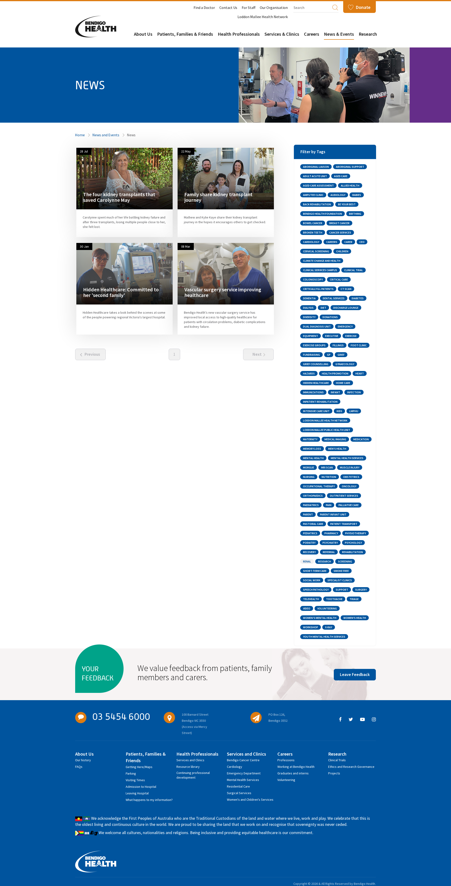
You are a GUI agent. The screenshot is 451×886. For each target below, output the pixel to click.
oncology (349, 486)
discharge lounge (345, 307)
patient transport (343, 524)
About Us (143, 34)
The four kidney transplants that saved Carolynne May (119, 197)
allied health (350, 185)
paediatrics (311, 505)
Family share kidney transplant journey (218, 197)
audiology (337, 195)
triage (354, 599)
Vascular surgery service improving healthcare (222, 292)
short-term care (315, 571)
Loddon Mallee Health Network (262, 16)
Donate (363, 7)
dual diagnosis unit (317, 326)
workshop (310, 627)
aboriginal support (350, 166)
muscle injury (349, 467)
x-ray (328, 627)
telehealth (311, 599)
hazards (309, 373)
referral (329, 552)
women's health (354, 618)
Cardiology (234, 767)
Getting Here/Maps (139, 767)
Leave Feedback (355, 674)
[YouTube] (362, 719)
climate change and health (321, 260)
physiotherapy (355, 533)
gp (328, 354)
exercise (351, 336)
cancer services (340, 232)
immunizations (313, 392)
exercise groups (314, 345)
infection (354, 392)
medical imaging (335, 439)
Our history (83, 760)
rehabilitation (352, 552)
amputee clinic (313, 195)
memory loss (312, 448)
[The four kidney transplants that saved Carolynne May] (124, 178)
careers (331, 242)
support (342, 589)
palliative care (348, 505)
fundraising (311, 354)
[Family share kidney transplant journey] (226, 178)
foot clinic (359, 345)
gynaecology (344, 364)
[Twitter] (351, 719)
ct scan (346, 289)
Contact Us (228, 7)
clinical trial (353, 270)
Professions (286, 760)
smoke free (341, 571)
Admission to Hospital (141, 787)
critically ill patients (318, 289)
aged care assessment (318, 185)
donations (330, 317)
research (324, 561)
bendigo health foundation (322, 213)
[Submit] (335, 7)
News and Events (105, 135)
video (306, 608)
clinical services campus (320, 270)
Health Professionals (239, 34)
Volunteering (286, 780)
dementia (309, 298)
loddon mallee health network (325, 420)
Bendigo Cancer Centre (243, 760)
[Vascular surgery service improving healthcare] (226, 273)
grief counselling (315, 364)
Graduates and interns (293, 773)
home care (343, 383)
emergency (345, 326)
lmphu (353, 411)
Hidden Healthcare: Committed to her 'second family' (121, 292)
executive (331, 336)
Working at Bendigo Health (296, 767)
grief (341, 354)
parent (308, 514)
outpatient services (344, 495)
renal (307, 561)
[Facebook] (340, 719)
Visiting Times (135, 780)
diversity (309, 317)
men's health (337, 448)
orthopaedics (313, 495)
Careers (311, 34)
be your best (347, 204)
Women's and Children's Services (250, 799)
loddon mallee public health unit (326, 430)
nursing (309, 477)
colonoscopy (313, 279)
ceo (362, 242)
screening (345, 561)
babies (356, 195)
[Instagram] (374, 719)
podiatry (309, 542)
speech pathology (316, 589)
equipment (310, 336)
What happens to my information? (149, 800)
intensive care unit (316, 411)
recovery (309, 552)
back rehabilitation (317, 204)
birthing (355, 213)
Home (80, 135)
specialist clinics (339, 580)
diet (323, 307)
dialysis (308, 307)
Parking (131, 773)
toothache (334, 599)
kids (339, 411)
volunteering (327, 608)
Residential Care (238, 786)
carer (348, 242)
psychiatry (330, 542)
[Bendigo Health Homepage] (95, 861)
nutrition (329, 477)
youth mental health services (324, 636)
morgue (308, 467)
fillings (338, 345)
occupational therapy (319, 486)
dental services (334, 298)
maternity (310, 439)
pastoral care (313, 524)
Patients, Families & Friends (185, 34)
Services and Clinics (190, 760)
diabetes (358, 298)
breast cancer (339, 223)
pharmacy (331, 533)
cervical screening (316, 251)
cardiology (311, 242)
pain (328, 505)
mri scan (327, 467)
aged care (340, 176)
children (342, 251)
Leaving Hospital (137, 793)
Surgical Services (239, 793)
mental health (313, 458)
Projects (334, 773)
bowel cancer (312, 223)
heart (359, 373)
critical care (339, 279)
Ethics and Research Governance (351, 767)
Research (368, 34)
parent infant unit (333, 514)
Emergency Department (243, 773)
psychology (353, 542)
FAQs (78, 767)
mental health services (347, 458)
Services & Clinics (281, 34)
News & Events (339, 34)
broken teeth (312, 232)
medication (361, 439)
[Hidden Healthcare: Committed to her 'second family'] (124, 273)
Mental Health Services (243, 780)
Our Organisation (274, 7)
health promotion (335, 373)
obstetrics (351, 477)
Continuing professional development (193, 774)
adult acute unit (315, 176)
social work (311, 580)
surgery (361, 589)
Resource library (188, 767)
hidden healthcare (316, 383)
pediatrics (310, 533)
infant (335, 392)
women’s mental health (319, 618)
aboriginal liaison (316, 166)
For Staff (248, 7)
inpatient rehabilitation (320, 401)
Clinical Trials (337, 760)
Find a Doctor (204, 7)
